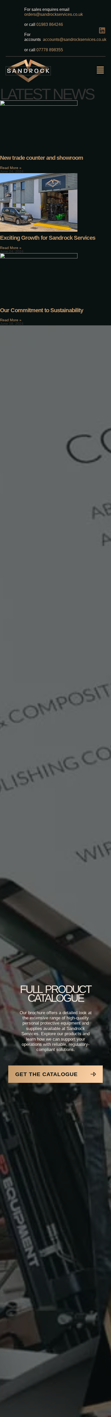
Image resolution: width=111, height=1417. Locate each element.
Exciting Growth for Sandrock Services (47, 238)
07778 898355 (49, 50)
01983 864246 (50, 24)
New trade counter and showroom (41, 158)
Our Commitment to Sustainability (41, 310)
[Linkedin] (102, 30)
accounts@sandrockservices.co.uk (74, 39)
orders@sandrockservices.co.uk (54, 14)
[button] (100, 71)
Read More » (10, 168)
